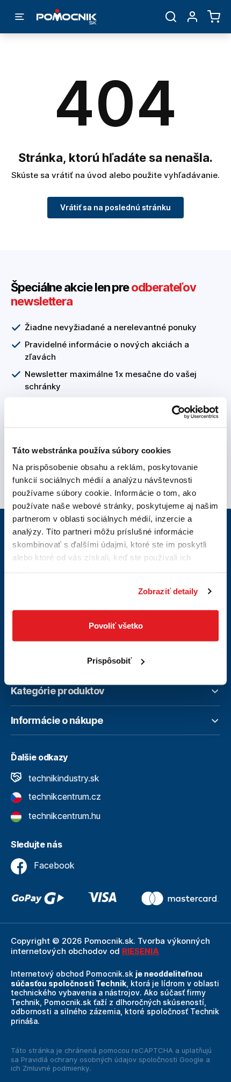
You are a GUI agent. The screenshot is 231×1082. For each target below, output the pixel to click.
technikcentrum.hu (63, 815)
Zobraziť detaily (168, 591)
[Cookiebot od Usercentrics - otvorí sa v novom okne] (172, 412)
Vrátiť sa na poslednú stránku (115, 207)
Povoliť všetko (116, 625)
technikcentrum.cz (63, 796)
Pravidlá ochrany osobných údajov (78, 1059)
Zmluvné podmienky (56, 1068)
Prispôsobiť (109, 660)
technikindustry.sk (62, 778)
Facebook (53, 865)
